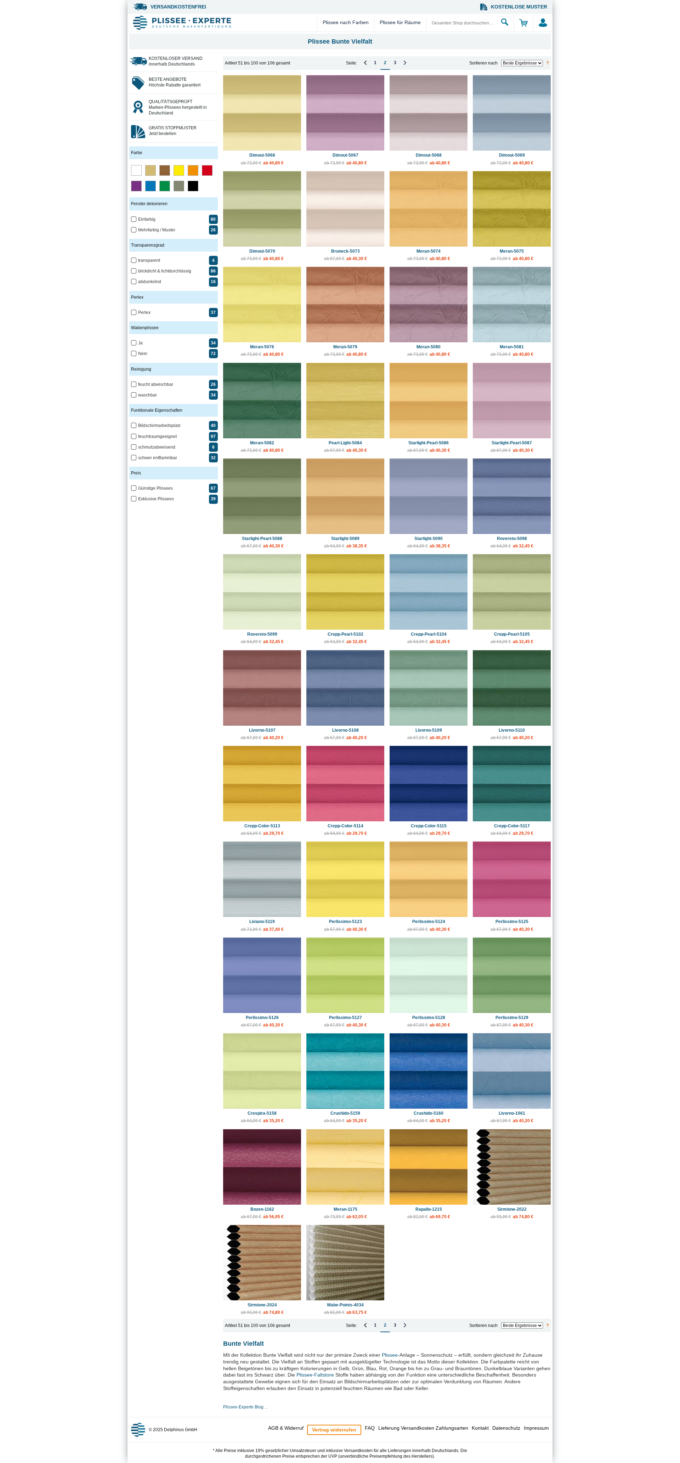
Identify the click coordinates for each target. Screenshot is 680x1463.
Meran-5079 (345, 350)
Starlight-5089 (345, 542)
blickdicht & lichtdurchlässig (164, 271)
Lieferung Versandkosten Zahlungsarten (423, 1428)
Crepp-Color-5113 (262, 829)
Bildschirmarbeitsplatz (159, 425)
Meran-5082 (262, 446)
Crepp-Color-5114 (345, 829)
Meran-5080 (428, 350)
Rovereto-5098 (512, 542)
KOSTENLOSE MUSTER (519, 7)
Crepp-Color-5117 (512, 829)
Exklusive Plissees (156, 498)
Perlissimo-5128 (428, 1021)
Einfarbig (146, 219)
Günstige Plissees (155, 488)
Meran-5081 (512, 350)
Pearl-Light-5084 (345, 446)
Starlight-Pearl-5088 (262, 542)
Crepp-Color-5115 (428, 829)
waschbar (147, 395)
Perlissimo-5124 (428, 925)
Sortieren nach (483, 63)
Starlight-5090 (428, 542)
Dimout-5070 (262, 255)
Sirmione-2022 (512, 1213)
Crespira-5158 (262, 1117)
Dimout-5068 (428, 159)
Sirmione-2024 (262, 1308)
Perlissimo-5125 (512, 925)
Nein (142, 353)
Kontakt (480, 1428)
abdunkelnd (149, 281)
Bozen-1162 (262, 1213)
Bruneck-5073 (345, 255)
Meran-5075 (512, 255)
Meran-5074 (428, 255)
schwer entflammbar (157, 457)
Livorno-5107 (262, 734)
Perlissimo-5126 (262, 1021)
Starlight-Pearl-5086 (428, 446)
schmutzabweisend (156, 447)
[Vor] (405, 62)
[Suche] (505, 23)
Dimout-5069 (512, 159)
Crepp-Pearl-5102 (345, 638)
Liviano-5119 (262, 925)
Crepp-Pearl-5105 (512, 638)
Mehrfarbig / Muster (156, 229)
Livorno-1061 (512, 1117)
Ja (140, 343)
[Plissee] (224, 23)
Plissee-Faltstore (315, 1375)
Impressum (536, 1428)
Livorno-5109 (428, 734)
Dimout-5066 (262, 159)
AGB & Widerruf (286, 1428)
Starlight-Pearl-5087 (512, 446)
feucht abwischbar (155, 384)
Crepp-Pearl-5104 (428, 638)
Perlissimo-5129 (512, 1021)
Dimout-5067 (345, 159)
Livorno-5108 (345, 734)
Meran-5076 (262, 350)
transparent (149, 260)
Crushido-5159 (345, 1117)
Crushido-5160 (428, 1117)
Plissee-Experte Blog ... (245, 1407)
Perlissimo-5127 (345, 1021)
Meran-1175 (345, 1213)
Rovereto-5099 (262, 638)
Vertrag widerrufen (334, 1430)
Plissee (390, 1355)
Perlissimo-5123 (345, 925)
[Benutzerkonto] (542, 23)
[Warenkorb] (523, 23)
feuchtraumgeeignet (157, 436)
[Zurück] (365, 62)
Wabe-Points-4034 (345, 1308)
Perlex (144, 312)
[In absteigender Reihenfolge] (547, 63)
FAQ (370, 1428)
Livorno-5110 (512, 734)
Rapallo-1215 (428, 1213)
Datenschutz (506, 1428)
